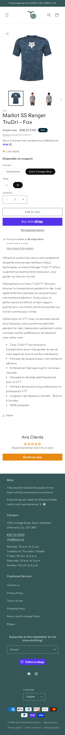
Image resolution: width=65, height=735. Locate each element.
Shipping (7, 135)
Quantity (7, 192)
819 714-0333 (15, 534)
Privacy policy (15, 727)
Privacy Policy (15, 593)
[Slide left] (4, 99)
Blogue (11, 624)
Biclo (18, 722)
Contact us (13, 585)
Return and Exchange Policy (23, 616)
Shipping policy (52, 727)
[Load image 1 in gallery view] (15, 98)
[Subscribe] (54, 650)
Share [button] (9, 415)
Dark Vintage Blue (40, 171)
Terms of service (33, 727)
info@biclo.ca (15, 539)
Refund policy (51, 722)
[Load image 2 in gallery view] (32, 98)
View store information (20, 248)
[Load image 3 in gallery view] (49, 98)
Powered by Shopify (31, 722)
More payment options (32, 230)
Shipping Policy (16, 608)
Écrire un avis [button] (32, 457)
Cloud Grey (15, 172)
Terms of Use (15, 600)
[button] (7, 15)
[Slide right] (61, 99)
